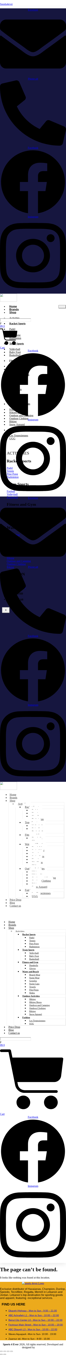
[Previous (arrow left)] (1, 1354)
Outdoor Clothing (37, 1008)
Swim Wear (34, 977)
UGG (35, 896)
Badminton (34, 946)
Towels (32, 987)
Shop (12, 312)
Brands (12, 924)
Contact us (15, 905)
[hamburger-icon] (62, 306)
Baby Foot (34, 956)
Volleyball (34, 953)
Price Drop (14, 1027)
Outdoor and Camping (39, 1005)
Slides (32, 993)
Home (11, 921)
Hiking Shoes (35, 1002)
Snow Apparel (39, 886)
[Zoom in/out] (1, 1351)
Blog (11, 1030)
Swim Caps (34, 984)
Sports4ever (6, 4)
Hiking (32, 999)
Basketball (34, 959)
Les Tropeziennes (41, 893)
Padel (31, 937)
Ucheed (40, 1347)
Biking (32, 1011)
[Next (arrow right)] (4, 1354)
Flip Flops (34, 990)
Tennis (32, 940)
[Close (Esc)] (11, 1351)
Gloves (32, 968)
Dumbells (33, 965)
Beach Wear (34, 974)
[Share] (8, 1351)
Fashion (29, 890)
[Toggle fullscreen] (4, 1351)
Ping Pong (34, 943)
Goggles (33, 981)
